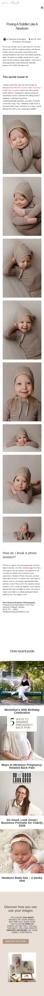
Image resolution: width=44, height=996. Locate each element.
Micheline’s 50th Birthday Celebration (22, 711)
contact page (27, 568)
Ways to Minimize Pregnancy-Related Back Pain (22, 766)
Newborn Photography (23, 42)
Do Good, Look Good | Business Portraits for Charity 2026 (22, 822)
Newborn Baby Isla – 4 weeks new (22, 879)
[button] (42, 8)
